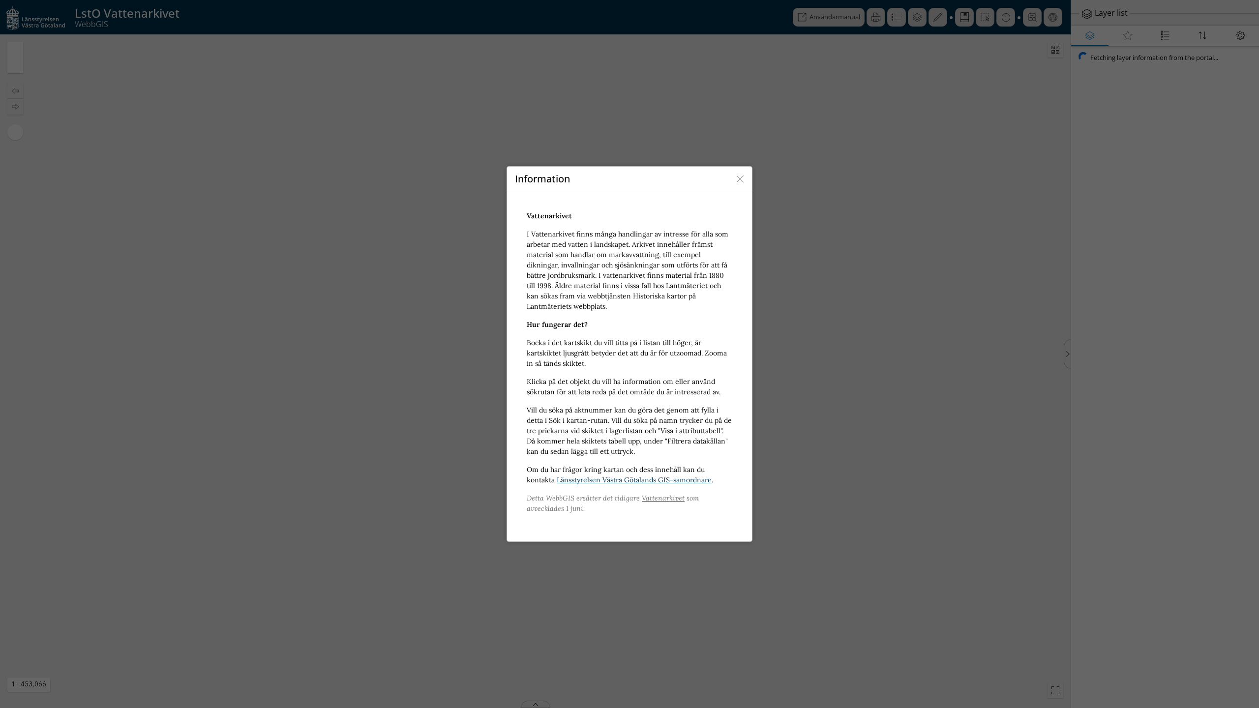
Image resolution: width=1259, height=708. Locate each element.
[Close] (740, 179)
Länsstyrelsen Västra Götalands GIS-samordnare (634, 479)
